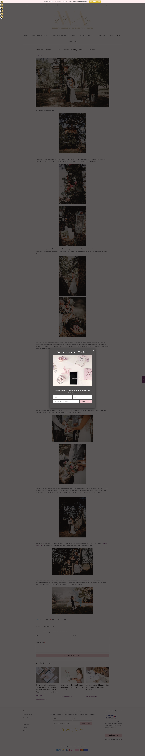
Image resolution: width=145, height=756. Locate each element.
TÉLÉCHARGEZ (95, 1)
